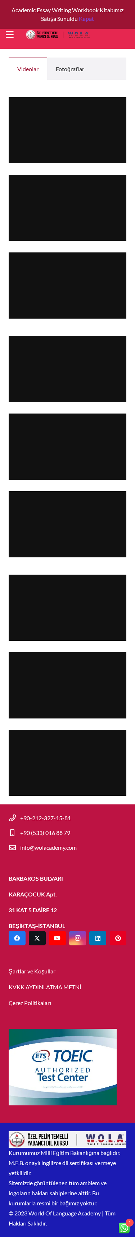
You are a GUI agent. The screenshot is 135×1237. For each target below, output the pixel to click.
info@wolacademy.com (48, 847)
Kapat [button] (86, 18)
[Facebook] (17, 938)
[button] (9, 34)
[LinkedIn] (97, 938)
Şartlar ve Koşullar (32, 971)
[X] (37, 938)
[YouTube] (57, 938)
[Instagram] (77, 938)
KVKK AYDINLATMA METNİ (45, 986)
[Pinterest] (118, 938)
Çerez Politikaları (30, 1002)
